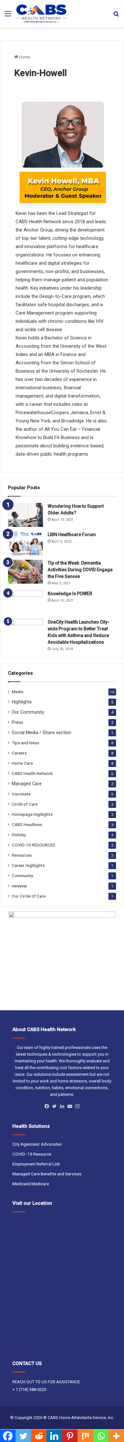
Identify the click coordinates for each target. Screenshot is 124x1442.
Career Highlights (28, 865)
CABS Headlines (27, 824)
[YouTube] (69, 1106)
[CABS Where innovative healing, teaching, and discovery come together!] (41, 13)
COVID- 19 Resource (31, 1154)
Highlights (22, 701)
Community (22, 875)
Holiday (19, 834)
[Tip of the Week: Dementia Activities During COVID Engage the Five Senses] (25, 572)
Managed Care (27, 783)
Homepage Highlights (32, 814)
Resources (22, 855)
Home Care (22, 763)
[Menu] (8, 16)
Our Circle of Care (28, 896)
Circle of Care (25, 804)
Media (17, 691)
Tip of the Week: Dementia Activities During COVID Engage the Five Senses (80, 569)
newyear (19, 885)
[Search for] (116, 16)
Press (17, 722)
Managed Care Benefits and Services (46, 1173)
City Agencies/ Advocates (37, 1144)
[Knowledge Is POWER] (25, 602)
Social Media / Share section (41, 732)
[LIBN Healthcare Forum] (25, 543)
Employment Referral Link (36, 1163)
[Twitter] (54, 1106)
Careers (19, 752)
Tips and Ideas (25, 742)
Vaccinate (21, 793)
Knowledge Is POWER (70, 593)
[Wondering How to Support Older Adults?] (25, 515)
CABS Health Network (32, 773)
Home (24, 57)
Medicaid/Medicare (30, 1183)
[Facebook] (47, 1106)
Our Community (28, 712)
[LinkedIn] (62, 1106)
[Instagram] (77, 1106)
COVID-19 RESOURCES (33, 844)
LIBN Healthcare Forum (72, 534)
